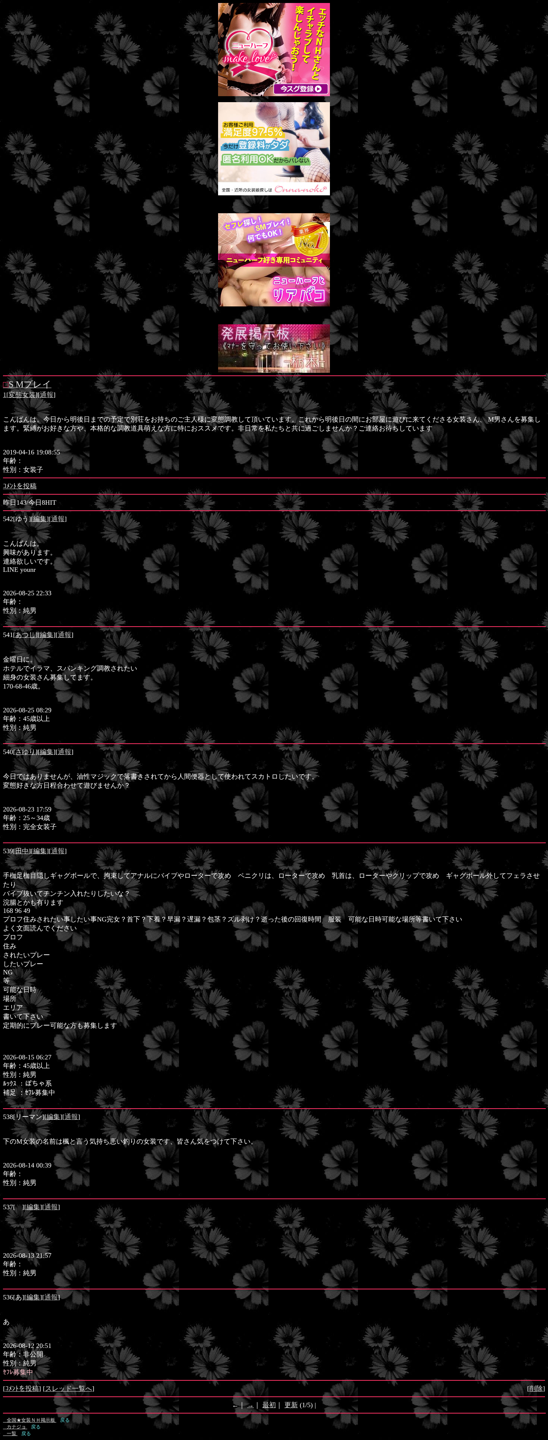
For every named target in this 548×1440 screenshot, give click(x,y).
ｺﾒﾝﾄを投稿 (20, 486)
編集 (40, 519)
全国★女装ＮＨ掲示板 (29, 1420)
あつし (25, 635)
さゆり (25, 752)
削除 (536, 1388)
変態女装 (22, 394)
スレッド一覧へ (68, 1388)
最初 (269, 1405)
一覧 (10, 1433)
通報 (46, 394)
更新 (291, 1405)
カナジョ (15, 1427)
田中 (22, 851)
